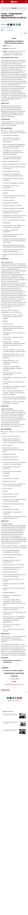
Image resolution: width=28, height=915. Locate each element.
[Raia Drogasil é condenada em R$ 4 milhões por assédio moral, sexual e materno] (22, 724)
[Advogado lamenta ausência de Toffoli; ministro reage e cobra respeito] (22, 732)
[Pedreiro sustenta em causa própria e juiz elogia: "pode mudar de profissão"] (22, 716)
